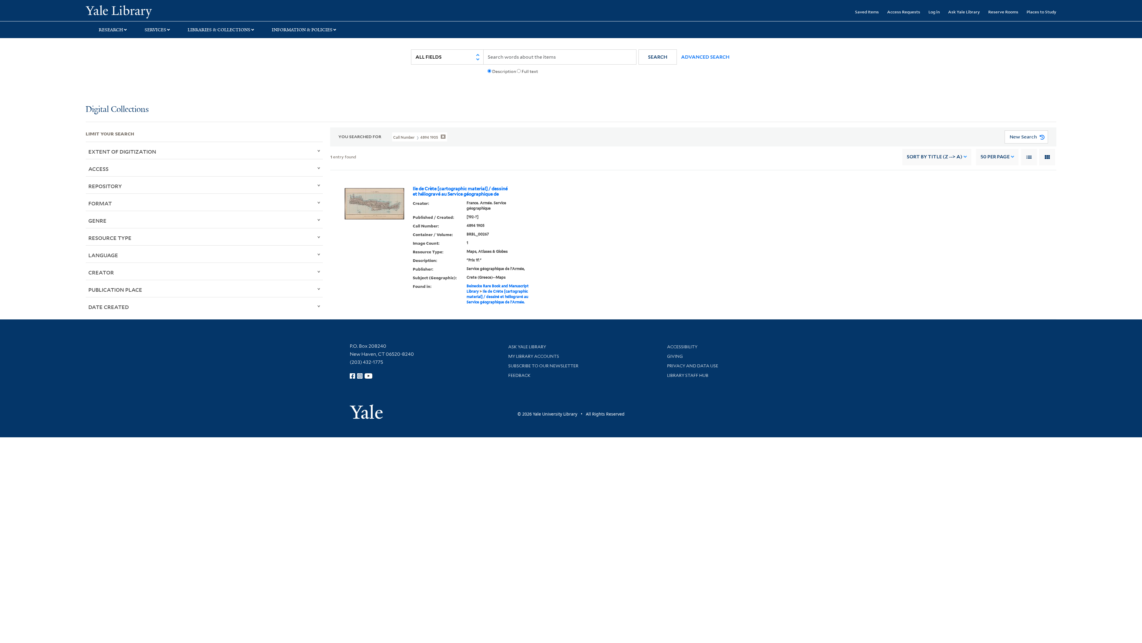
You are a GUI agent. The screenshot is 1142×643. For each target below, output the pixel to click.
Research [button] (111, 30)
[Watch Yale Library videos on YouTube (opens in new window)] (368, 376)
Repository (105, 186)
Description (504, 71)
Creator (101, 272)
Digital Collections (117, 109)
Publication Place (115, 289)
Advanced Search (705, 57)
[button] (658, 57)
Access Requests (903, 12)
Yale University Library (158, 11)
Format (100, 203)
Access (98, 168)
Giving (675, 356)
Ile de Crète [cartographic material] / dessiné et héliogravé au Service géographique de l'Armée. (497, 296)
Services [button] (155, 30)
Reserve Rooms (1003, 12)
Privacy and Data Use (692, 365)
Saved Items (867, 12)
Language (103, 255)
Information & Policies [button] (302, 30)
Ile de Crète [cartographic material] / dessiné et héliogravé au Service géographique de (460, 191)
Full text (530, 71)
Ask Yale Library (964, 12)
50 (995, 157)
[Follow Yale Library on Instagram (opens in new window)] (360, 376)
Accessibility (682, 346)
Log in (934, 12)
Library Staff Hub (687, 375)
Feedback (519, 375)
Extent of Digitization (122, 151)
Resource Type (109, 237)
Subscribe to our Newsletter (543, 365)
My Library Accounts (533, 356)
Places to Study (1041, 12)
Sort (934, 157)
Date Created (108, 306)
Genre (97, 220)
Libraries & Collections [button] (219, 30)
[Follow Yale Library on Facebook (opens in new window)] (352, 376)
